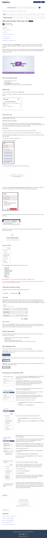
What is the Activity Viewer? (7, 522)
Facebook (3, 495)
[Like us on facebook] (22, 534)
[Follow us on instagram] (27, 534)
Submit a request (28, 505)
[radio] (20, 502)
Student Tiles (4, 32)
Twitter (4, 495)
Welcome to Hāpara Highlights (7, 520)
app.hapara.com (13, 80)
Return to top (4, 510)
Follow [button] (31, 21)
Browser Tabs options (6, 36)
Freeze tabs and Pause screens (8, 34)
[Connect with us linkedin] (25, 534)
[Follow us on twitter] (20, 534)
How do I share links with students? (8, 524)
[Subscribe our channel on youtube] (23, 534)
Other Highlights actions (6, 38)
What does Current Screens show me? (9, 516)
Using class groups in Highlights (8, 518)
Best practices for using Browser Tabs (9, 40)
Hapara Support (23, 531)
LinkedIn (6, 495)
